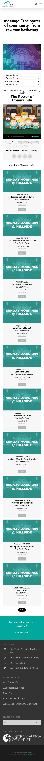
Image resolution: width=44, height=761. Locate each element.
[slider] (18, 136)
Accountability (23, 142)
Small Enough (10, 682)
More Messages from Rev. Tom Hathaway (20, 144)
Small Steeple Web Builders (28, 754)
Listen (22, 209)
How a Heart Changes (14, 698)
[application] (22, 136)
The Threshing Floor (13, 687)
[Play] (6, 136)
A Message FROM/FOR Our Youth (20, 703)
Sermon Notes (22, 205)
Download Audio (22, 146)
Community (33, 142)
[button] (40, 4)
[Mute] (32, 136)
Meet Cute (8, 693)
